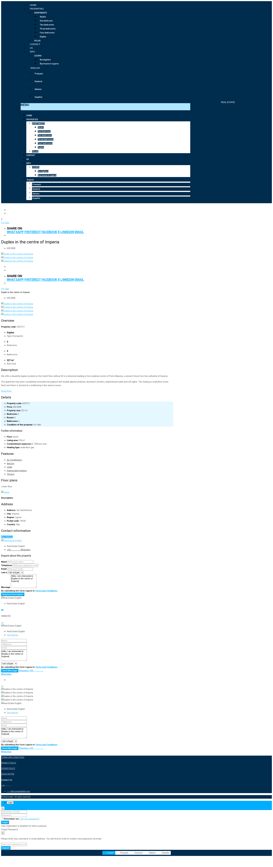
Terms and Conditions (46, 591)
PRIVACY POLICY (8, 763)
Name (4, 562)
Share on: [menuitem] (14, 228)
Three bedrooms (48, 29)
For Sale (5, 222)
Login (5, 822)
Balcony (10, 463)
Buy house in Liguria (49, 64)
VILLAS (37, 40)
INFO (32, 51)
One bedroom (46, 21)
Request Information (12, 594)
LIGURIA (38, 56)
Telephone (6, 565)
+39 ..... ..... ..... (14, 549)
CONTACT (35, 44)
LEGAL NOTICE (7, 774)
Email (4, 569)
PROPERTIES (37, 9)
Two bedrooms (47, 25)
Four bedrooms (47, 33)
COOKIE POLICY (8, 768)
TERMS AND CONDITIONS (12, 757)
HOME (33, 5)
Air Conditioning (14, 460)
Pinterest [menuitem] (32, 232)
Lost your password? (29, 819)
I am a (4, 572)
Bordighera (45, 60)
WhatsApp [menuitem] (15, 232)
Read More (6, 391)
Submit (5, 848)
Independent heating (17, 470)
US (31, 48)
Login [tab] (10, 802)
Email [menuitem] (79, 232)
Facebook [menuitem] (49, 232)
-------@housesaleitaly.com (18, 791)
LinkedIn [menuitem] (67, 232)
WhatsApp (25, 549)
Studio (43, 17)
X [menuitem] (59, 232)
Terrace (10, 474)
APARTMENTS (40, 13)
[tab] (87, 492)
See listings (7, 537)
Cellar (9, 467)
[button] (87, 486)
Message (5, 587)
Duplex (43, 37)
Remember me (11, 819)
